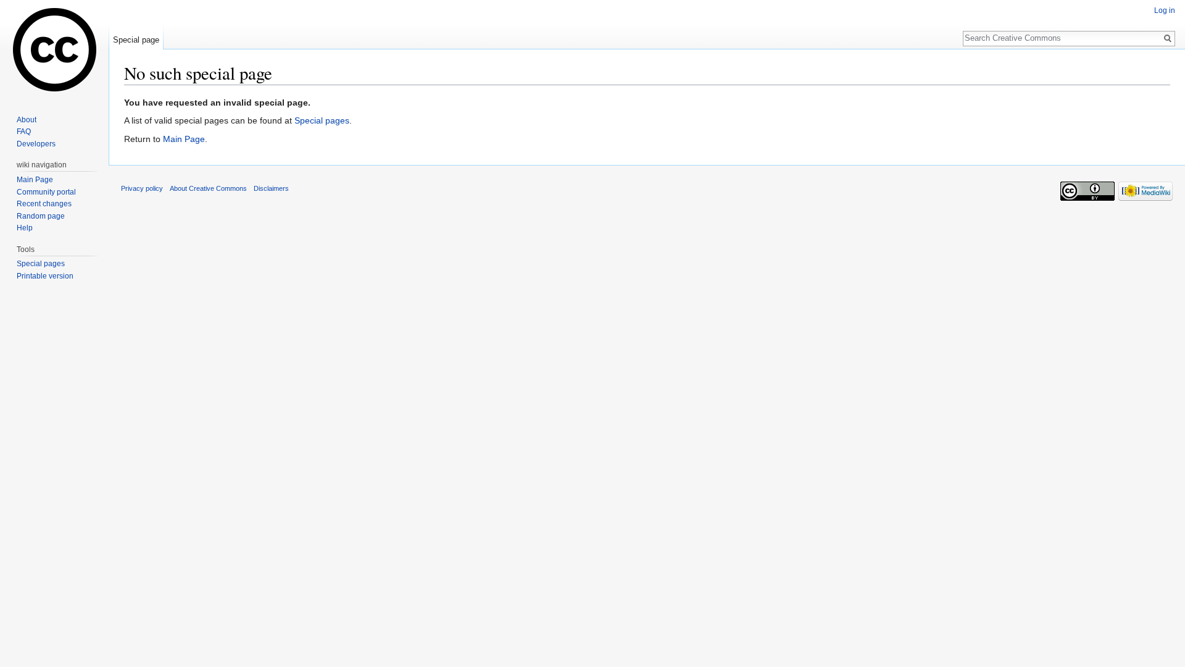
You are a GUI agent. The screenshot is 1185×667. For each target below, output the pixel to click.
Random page (41, 216)
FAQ (24, 131)
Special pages (321, 120)
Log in (1164, 10)
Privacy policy (142, 188)
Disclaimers (271, 188)
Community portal (46, 192)
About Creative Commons (208, 188)
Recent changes (44, 203)
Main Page (184, 139)
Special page (136, 39)
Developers (36, 144)
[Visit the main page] (54, 49)
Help (25, 228)
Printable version (45, 276)
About (26, 119)
